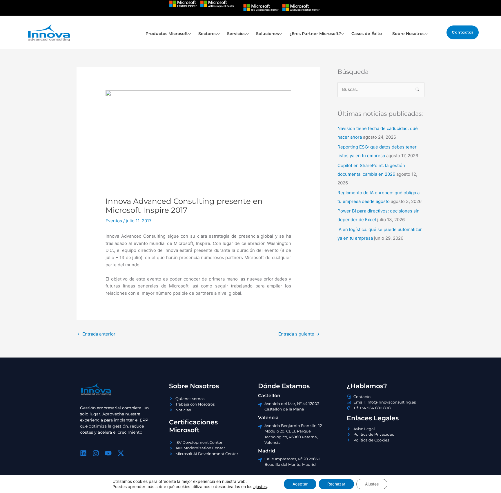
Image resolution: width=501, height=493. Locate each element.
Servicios (236, 33)
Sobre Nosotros (408, 33)
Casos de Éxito (366, 33)
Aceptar (300, 483)
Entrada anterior (96, 334)
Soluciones (267, 33)
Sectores (207, 33)
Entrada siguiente (299, 334)
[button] (462, 32)
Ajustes (372, 483)
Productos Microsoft (167, 33)
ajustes (260, 486)
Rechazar (336, 483)
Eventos (114, 220)
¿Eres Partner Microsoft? (315, 33)
